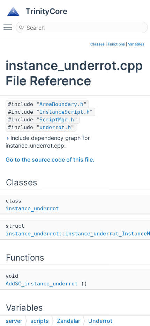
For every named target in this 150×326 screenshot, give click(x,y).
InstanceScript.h (64, 112)
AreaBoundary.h (61, 104)
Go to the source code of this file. (50, 159)
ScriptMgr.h (56, 119)
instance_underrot (32, 208)
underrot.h (55, 127)
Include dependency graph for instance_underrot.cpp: (48, 141)
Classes (97, 44)
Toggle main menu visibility (9, 27)
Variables (136, 44)
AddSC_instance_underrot (42, 284)
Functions (116, 44)
